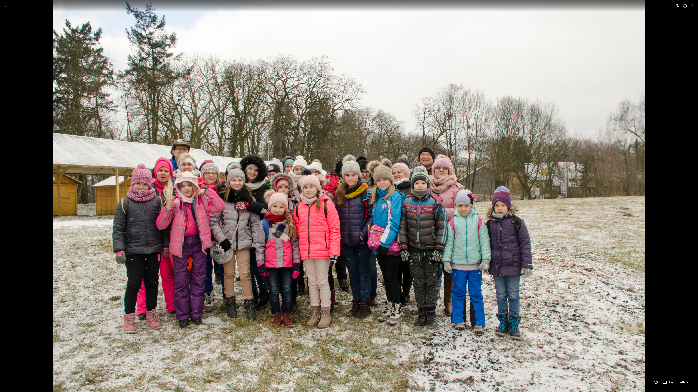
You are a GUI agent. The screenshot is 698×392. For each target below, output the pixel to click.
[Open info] (685, 5)
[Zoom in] (677, 5)
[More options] (692, 5)
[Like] (656, 382)
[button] (10, 196)
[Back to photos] (5, 5)
